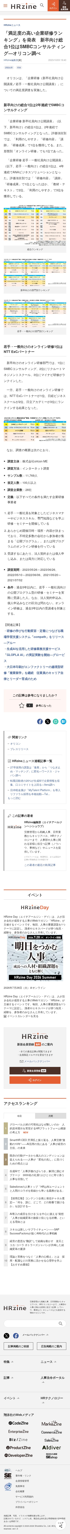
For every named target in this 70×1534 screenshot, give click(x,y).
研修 (19, 67)
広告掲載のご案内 (51, 1346)
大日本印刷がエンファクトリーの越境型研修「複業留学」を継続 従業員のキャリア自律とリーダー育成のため (33, 673)
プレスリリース (19, 749)
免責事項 (19, 1485)
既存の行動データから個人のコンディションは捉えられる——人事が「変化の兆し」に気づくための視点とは (37, 1159)
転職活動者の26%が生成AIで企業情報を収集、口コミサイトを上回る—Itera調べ (35, 782)
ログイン (36, 1080)
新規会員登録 (36, 1070)
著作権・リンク (23, 1475)
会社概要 (19, 1491)
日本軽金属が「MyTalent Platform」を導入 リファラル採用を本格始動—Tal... (36, 792)
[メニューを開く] (5, 5)
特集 (7, 1361)
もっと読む (14, 798)
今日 (19, 1116)
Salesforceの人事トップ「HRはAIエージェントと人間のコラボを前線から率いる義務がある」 (37, 1188)
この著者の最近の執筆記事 (40, 865)
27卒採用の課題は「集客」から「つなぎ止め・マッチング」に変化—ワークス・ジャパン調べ (35, 771)
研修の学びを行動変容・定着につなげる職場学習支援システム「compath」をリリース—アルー (34, 637)
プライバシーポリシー (26, 1501)
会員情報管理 (22, 1480)
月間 (50, 1116)
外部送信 (19, 1506)
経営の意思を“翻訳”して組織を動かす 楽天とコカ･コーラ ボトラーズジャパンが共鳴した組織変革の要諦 (37, 1245)
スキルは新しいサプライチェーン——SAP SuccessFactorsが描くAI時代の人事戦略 (34, 1231)
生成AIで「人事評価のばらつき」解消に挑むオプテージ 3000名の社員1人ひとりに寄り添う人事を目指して (37, 1175)
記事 (7, 1377)
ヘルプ (18, 1470)
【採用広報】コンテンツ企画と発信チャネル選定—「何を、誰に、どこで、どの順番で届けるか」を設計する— (37, 1202)
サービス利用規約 (24, 1496)
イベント (10, 1398)
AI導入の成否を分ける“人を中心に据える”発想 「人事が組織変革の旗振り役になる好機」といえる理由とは (38, 1217)
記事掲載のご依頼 (18, 1346)
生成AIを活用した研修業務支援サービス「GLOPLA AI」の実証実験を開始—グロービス (34, 655)
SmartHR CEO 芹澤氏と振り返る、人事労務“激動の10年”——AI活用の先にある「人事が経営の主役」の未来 (38, 1144)
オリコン (15, 743)
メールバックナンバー (37, 1061)
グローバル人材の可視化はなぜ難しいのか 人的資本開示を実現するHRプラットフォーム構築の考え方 (38, 1128)
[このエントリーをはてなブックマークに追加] (63, 721)
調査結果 (9, 67)
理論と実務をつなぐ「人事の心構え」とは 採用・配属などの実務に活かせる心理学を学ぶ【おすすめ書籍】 (37, 1260)
